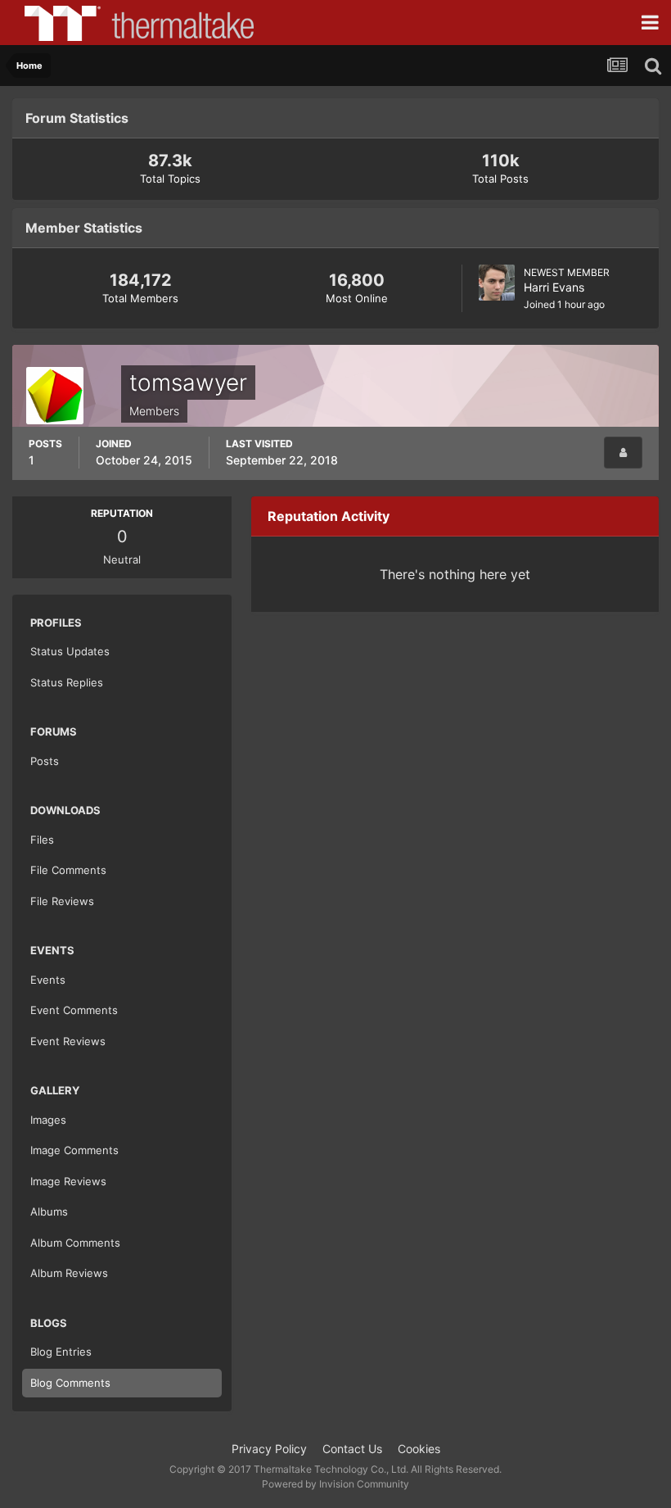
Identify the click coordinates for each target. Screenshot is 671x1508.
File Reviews (62, 901)
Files (42, 839)
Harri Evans (554, 287)
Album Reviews (69, 1272)
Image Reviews (68, 1181)
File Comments (68, 869)
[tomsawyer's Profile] (623, 453)
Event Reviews (68, 1041)
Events (47, 979)
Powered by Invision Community (335, 1484)
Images (48, 1119)
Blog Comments (70, 1382)
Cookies (419, 1449)
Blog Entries (61, 1351)
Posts (44, 761)
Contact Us (352, 1449)
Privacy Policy (269, 1449)
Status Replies (66, 682)
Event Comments (74, 1010)
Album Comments (75, 1242)
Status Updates (70, 651)
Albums (49, 1211)
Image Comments (74, 1150)
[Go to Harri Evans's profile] (497, 283)
